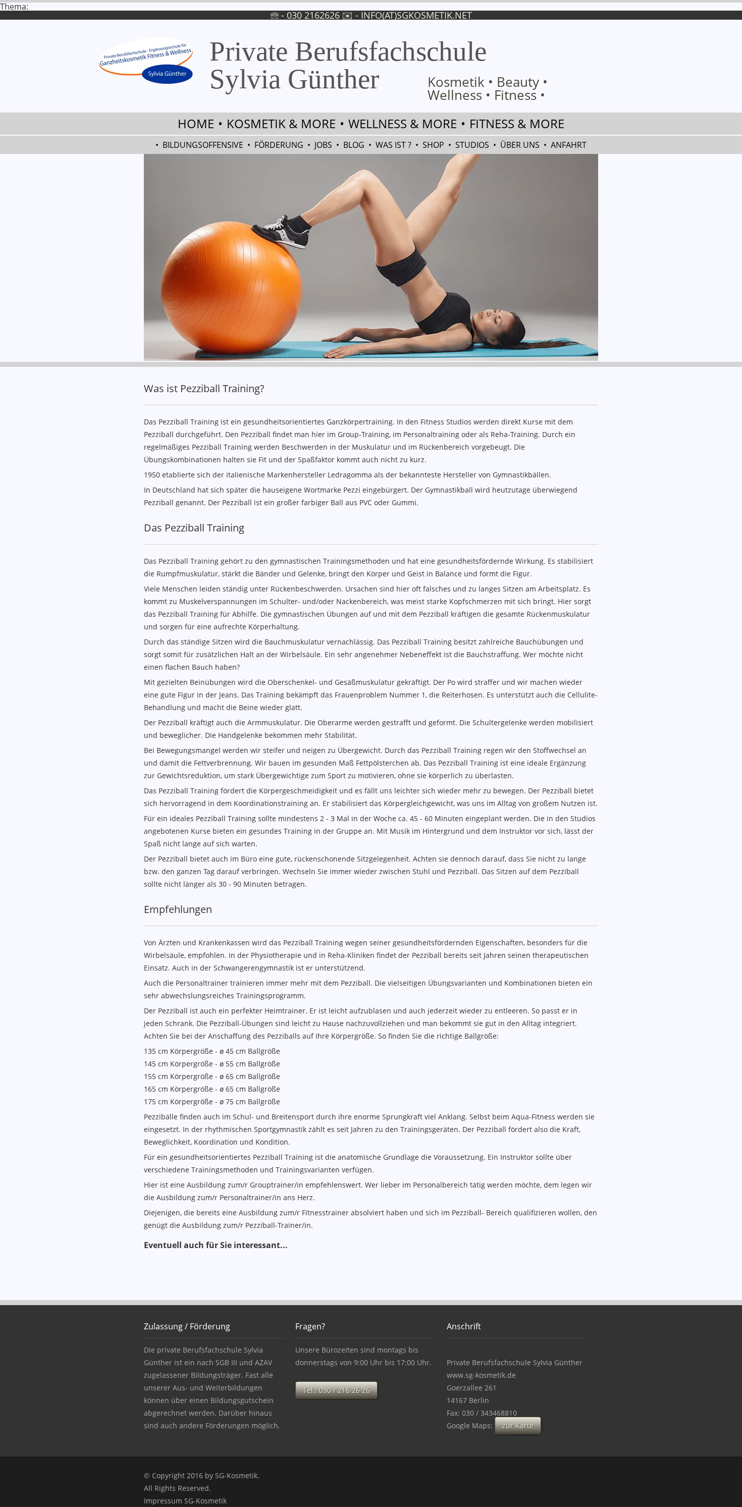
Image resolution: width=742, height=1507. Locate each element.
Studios (472, 144)
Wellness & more (402, 123)
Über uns (520, 144)
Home (196, 123)
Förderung (278, 144)
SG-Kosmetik (236, 1475)
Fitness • (519, 95)
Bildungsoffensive (203, 144)
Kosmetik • (460, 82)
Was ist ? (393, 144)
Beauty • (522, 82)
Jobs (323, 144)
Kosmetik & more (281, 123)
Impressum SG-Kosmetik (185, 1500)
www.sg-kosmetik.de (481, 1375)
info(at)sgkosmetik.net (416, 15)
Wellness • (459, 95)
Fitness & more (516, 123)
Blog (353, 144)
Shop (433, 144)
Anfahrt (569, 144)
